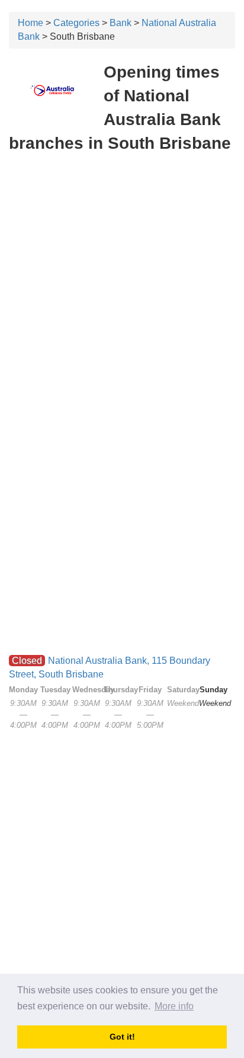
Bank (120, 23)
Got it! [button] (122, 1036)
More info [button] (174, 1006)
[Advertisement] (122, 288)
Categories (76, 23)
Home (30, 23)
